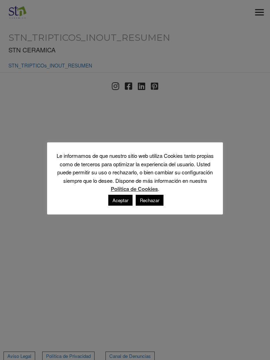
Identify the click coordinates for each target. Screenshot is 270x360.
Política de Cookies (134, 189)
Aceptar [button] (120, 200)
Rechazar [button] (149, 200)
